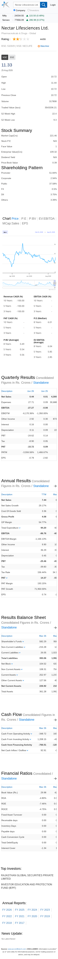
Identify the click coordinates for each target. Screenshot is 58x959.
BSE (12, 57)
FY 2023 (45, 909)
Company (20, 10)
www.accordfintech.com (17, 949)
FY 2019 (45, 916)
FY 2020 (32, 916)
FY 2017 (19, 923)
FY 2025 (19, 909)
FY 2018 (7, 923)
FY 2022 (7, 916)
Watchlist (44, 46)
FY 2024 (32, 909)
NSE (5, 57)
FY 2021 (19, 916)
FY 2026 (7, 909)
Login (53, 5)
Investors (34, 10)
